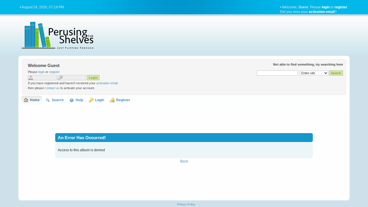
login (325, 7)
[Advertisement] (184, 118)
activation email (322, 12)
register (340, 7)
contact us (52, 88)
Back (184, 161)
